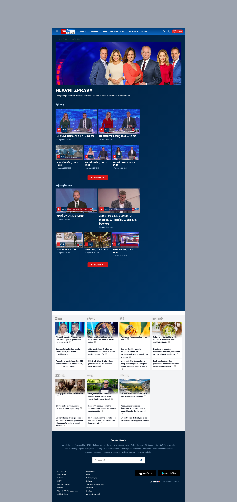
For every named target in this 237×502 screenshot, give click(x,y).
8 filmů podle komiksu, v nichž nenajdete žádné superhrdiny (67, 407)
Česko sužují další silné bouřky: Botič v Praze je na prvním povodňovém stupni (68, 351)
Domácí (82, 32)
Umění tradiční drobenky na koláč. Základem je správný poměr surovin (135, 419)
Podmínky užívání (63, 484)
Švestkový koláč (145, 452)
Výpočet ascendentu (93, 452)
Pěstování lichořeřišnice (163, 449)
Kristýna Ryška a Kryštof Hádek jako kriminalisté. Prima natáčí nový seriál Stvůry (100, 363)
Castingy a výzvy (91, 478)
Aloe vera (147, 449)
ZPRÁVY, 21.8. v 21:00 (66, 250)
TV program (112, 445)
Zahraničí (93, 32)
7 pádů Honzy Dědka (87, 449)
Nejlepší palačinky (129, 452)
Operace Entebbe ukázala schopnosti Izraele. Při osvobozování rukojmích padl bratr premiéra (134, 353)
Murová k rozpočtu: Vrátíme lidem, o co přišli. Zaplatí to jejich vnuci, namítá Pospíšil (69, 339)
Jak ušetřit (133, 32)
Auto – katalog (71, 449)
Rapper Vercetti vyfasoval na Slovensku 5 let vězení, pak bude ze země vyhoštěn (102, 408)
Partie (132, 445)
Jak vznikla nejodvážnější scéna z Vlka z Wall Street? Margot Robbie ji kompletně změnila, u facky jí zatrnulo (69, 422)
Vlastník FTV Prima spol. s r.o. (67, 491)
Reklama (60, 478)
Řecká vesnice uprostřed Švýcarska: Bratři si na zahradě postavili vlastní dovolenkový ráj (133, 408)
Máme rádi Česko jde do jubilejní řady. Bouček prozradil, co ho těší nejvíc (101, 339)
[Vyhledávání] (163, 31)
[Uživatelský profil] (168, 31)
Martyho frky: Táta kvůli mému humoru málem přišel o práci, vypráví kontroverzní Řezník (100, 396)
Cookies (60, 488)
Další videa (96, 177)
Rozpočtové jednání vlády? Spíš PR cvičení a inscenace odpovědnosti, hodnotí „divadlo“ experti (69, 363)
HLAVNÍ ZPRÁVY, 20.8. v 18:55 (117, 136)
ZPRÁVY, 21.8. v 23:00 (70, 216)
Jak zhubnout (67, 445)
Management (90, 471)
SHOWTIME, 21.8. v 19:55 (96, 250)
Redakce (89, 491)
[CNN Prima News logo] (68, 31)
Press (88, 475)
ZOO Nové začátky (167, 445)
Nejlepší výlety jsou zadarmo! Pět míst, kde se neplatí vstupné (134, 395)
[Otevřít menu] (57, 31)
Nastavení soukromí (93, 494)
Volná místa (61, 475)
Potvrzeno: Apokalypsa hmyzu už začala (134, 338)
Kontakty (89, 481)
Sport (104, 32)
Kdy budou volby (151, 445)
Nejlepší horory (98, 445)
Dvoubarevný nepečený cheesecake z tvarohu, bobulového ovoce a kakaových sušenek (166, 351)
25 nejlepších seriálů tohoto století (69, 394)
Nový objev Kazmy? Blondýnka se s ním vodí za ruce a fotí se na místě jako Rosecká (102, 420)
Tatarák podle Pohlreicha (131, 449)
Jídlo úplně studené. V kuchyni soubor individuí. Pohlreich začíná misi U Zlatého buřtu (101, 351)
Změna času (123, 445)
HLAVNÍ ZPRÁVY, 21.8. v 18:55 (75, 136)
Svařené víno (113, 449)
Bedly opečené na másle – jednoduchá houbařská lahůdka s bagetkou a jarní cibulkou (166, 363)
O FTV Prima (61, 471)
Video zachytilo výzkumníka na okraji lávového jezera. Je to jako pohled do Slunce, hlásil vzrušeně (134, 363)
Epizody (60, 104)
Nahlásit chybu (62, 494)
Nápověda (89, 488)
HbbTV (59, 481)
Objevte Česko (117, 32)
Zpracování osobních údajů (95, 484)
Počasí (144, 32)
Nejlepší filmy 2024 (83, 445)
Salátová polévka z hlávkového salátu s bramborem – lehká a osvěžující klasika (165, 339)
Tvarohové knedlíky (112, 452)
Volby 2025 (102, 449)
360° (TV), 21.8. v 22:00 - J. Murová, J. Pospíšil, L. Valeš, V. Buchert (118, 219)
